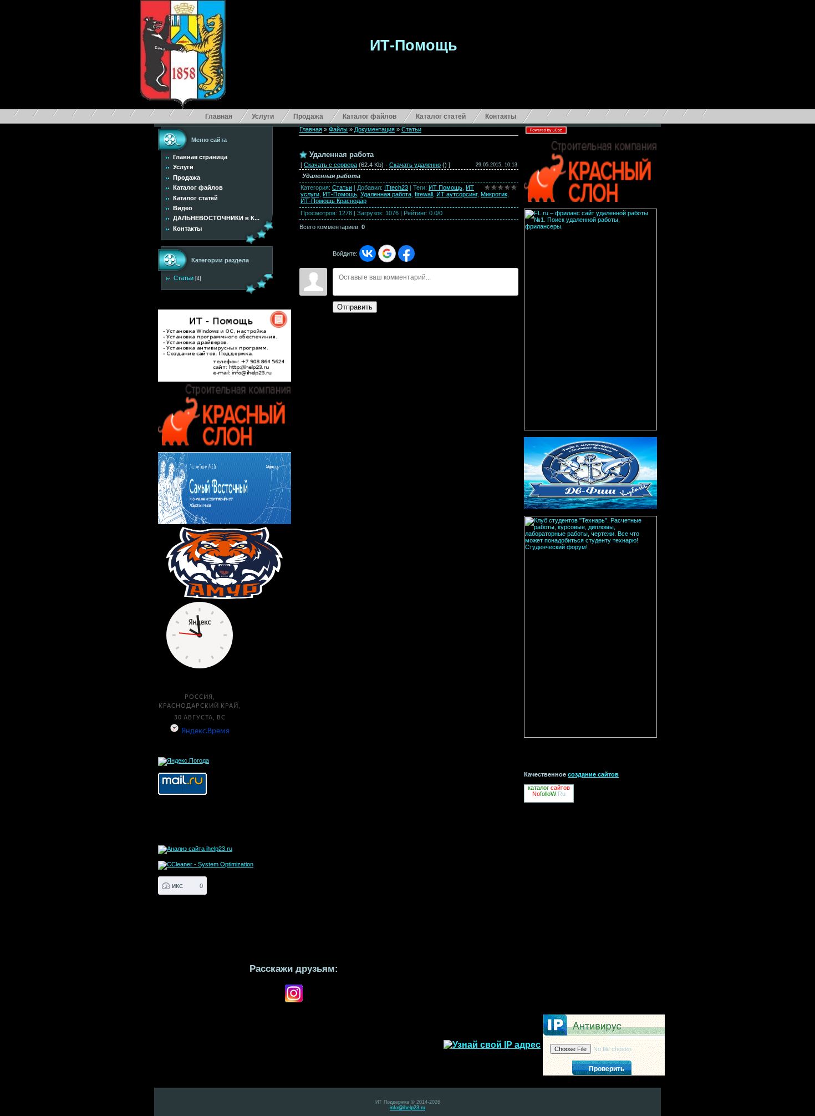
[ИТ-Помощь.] (224, 346)
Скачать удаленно (415, 164)
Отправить (355, 307)
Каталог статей (441, 116)
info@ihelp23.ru (407, 1107)
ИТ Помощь (445, 187)
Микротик (494, 194)
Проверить (606, 1069)
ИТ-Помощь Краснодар (333, 200)
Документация (374, 129)
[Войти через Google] (387, 253)
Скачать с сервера (330, 164)
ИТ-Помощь (340, 194)
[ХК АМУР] (224, 563)
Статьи (183, 278)
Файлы (338, 129)
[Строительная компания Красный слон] (224, 443)
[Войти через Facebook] (406, 253)
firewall (424, 194)
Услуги (263, 116)
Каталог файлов (369, 116)
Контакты (500, 116)
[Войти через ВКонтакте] (367, 253)
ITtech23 (396, 187)
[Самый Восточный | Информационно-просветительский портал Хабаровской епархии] (224, 488)
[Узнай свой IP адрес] (492, 1044)
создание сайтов (593, 774)
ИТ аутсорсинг (456, 194)
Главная (218, 116)
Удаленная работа (385, 194)
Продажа (308, 116)
